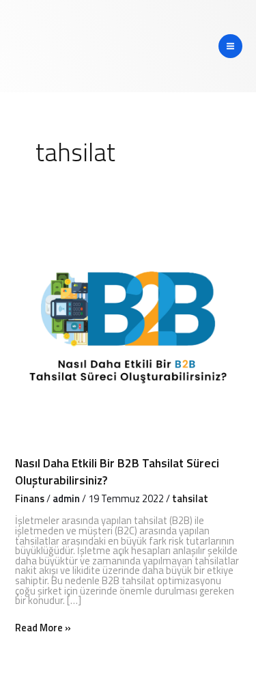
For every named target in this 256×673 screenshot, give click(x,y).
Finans (29, 498)
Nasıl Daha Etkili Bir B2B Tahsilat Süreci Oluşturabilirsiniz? (117, 471)
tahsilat (190, 498)
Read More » (43, 628)
